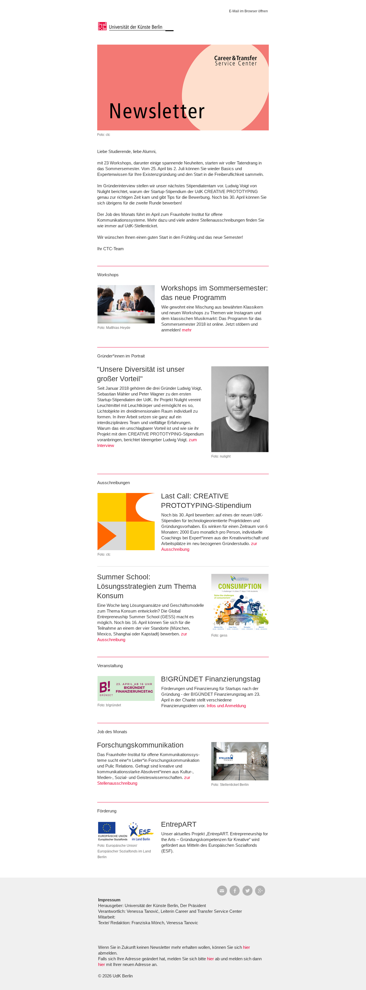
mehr (187, 329)
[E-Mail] (223, 891)
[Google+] (261, 891)
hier (246, 947)
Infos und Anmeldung (226, 705)
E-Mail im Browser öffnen (248, 11)
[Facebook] (236, 891)
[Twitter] (248, 891)
